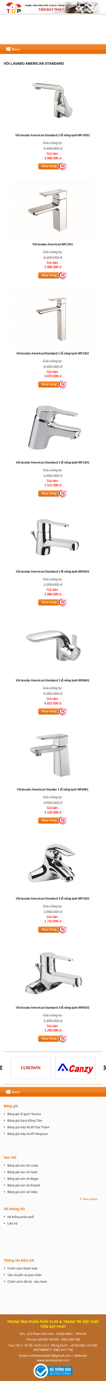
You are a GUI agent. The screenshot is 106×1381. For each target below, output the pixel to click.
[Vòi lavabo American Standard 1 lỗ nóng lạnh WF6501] (53, 537)
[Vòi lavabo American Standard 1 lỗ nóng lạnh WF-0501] (53, 100)
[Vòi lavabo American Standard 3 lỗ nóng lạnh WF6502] (53, 973)
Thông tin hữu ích (19, 1260)
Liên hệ (12, 1223)
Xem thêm (90, 1199)
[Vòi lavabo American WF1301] (53, 210)
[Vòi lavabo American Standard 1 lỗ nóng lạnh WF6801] (53, 646)
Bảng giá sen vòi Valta (22, 1192)
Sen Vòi (10, 1157)
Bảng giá (11, 1106)
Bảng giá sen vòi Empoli (23, 1185)
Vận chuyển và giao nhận (24, 1275)
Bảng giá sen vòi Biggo (22, 1178)
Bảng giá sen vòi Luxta (22, 1165)
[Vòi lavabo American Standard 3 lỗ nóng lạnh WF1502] (53, 864)
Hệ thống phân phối (20, 1217)
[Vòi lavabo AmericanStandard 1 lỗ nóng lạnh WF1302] (53, 318)
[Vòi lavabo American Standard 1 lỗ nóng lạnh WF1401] (53, 427)
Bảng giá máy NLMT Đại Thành (28, 1127)
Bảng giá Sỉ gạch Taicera (24, 1114)
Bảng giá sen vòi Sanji (22, 1172)
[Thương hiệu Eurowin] (31, 1067)
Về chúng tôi (14, 1208)
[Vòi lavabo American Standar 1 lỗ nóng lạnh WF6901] (53, 755)
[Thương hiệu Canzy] (75, 1067)
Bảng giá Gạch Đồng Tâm (24, 1120)
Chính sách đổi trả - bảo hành (27, 1281)
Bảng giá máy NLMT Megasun (27, 1134)
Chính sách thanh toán (22, 1268)
